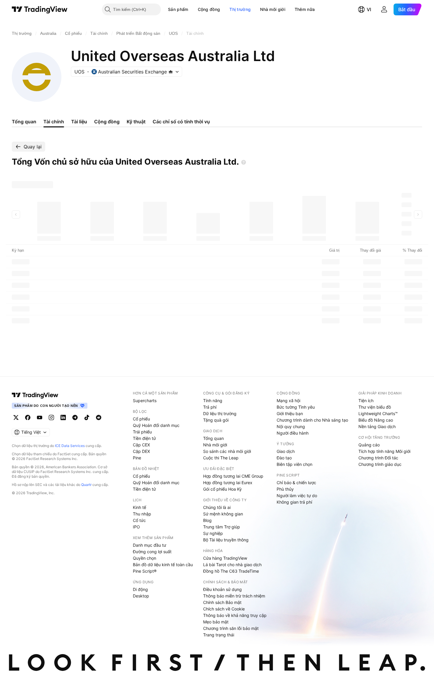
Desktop (141, 595)
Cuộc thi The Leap (221, 457)
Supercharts (144, 400)
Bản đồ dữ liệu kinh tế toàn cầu (163, 564)
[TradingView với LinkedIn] (63, 417)
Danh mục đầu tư (149, 545)
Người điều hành (293, 432)
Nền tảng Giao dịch (377, 426)
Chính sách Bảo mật (222, 602)
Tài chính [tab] (53, 122)
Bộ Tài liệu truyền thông (226, 539)
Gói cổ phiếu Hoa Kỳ (222, 489)
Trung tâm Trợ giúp (221, 526)
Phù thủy (285, 489)
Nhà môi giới (272, 9)
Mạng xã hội (288, 400)
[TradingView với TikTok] (87, 417)
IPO (136, 526)
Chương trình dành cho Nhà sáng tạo (312, 419)
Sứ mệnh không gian (223, 513)
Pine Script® (144, 571)
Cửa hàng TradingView (225, 558)
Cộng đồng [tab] (107, 122)
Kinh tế (139, 507)
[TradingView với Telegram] (75, 417)
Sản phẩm (178, 9)
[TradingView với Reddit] (98, 417)
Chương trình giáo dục (380, 464)
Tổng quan (213, 438)
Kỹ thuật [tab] (136, 122)
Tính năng (212, 400)
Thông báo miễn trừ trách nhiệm (234, 595)
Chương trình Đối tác (378, 457)
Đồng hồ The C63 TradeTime (231, 571)
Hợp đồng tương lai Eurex (227, 482)
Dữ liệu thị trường (219, 413)
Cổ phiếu (141, 418)
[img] (170, 71)
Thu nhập (142, 513)
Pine (137, 457)
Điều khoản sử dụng (222, 589)
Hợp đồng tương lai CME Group (233, 476)
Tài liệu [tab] (79, 122)
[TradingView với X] (16, 417)
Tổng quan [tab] (24, 122)
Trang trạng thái (218, 634)
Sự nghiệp (213, 533)
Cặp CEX (141, 444)
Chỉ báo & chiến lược (296, 482)
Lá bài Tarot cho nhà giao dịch (232, 564)
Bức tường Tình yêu (296, 407)
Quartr (86, 484)
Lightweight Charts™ (378, 413)
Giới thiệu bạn (290, 413)
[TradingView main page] (35, 395)
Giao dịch (286, 451)
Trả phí (209, 407)
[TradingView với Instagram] (51, 417)
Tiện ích (365, 400)
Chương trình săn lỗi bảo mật (231, 628)
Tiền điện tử (144, 438)
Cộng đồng (209, 9)
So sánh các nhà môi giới (227, 451)
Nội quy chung (291, 426)
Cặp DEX (141, 451)
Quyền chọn (144, 558)
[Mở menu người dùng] (384, 9)
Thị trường (240, 9)
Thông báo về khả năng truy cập (235, 615)
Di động (140, 589)
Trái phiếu (142, 431)
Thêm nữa (305, 9)
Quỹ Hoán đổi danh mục (156, 425)
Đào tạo (284, 457)
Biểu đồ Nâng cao (375, 419)
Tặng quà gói (216, 419)
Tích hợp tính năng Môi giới (384, 451)
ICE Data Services (70, 445)
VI (369, 9)
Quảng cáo (369, 444)
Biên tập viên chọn (294, 464)
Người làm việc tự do (297, 495)
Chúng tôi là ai (217, 507)
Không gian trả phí (294, 502)
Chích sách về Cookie (224, 608)
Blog (207, 520)
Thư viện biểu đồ (374, 407)
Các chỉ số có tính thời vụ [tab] (181, 122)
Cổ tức (139, 520)
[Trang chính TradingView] (40, 9)
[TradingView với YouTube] (39, 417)
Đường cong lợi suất (152, 551)
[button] (192, 9)
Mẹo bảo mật (216, 621)
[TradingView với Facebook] (28, 417)
